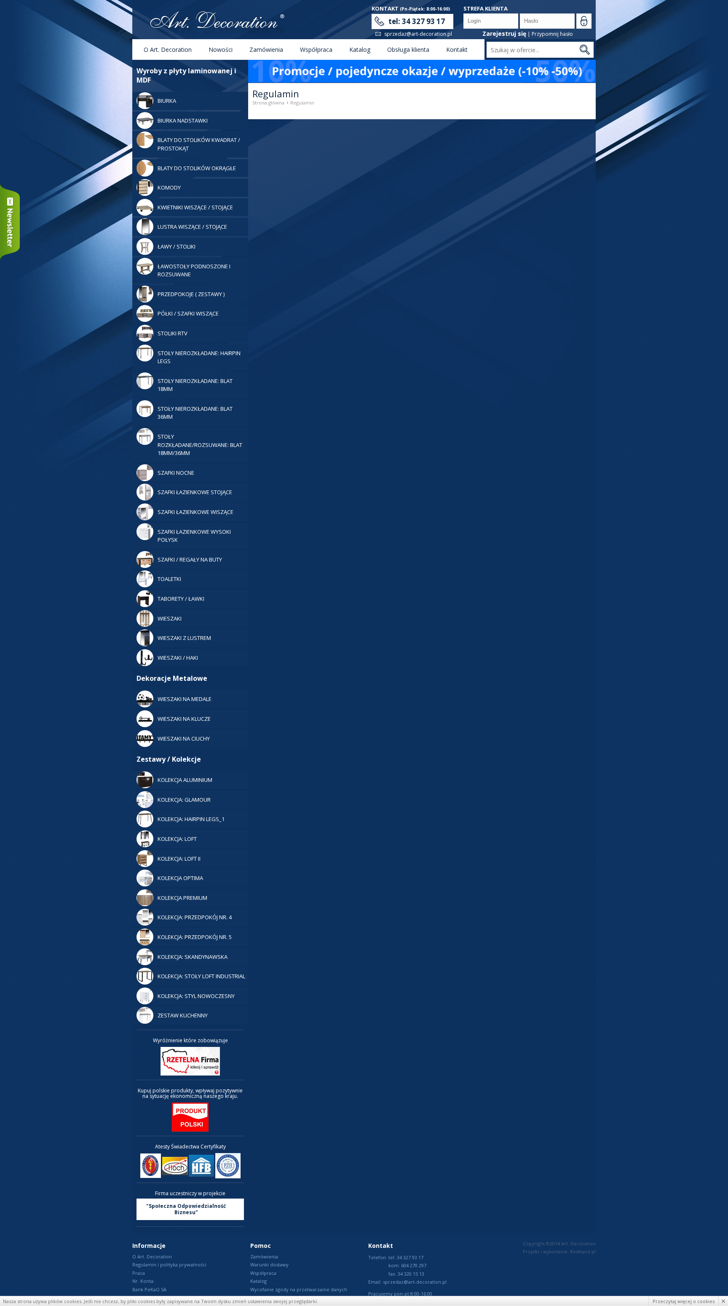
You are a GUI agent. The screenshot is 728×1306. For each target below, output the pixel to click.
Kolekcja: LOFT (177, 839)
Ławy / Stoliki (176, 246)
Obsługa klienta (408, 49)
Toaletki (169, 579)
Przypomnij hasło (552, 33)
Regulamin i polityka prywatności (169, 1264)
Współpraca (316, 49)
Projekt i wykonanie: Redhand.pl (559, 1251)
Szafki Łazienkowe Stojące (195, 492)
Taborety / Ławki (181, 598)
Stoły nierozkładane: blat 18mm (195, 385)
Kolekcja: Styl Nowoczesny (196, 996)
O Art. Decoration (168, 49)
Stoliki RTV (172, 333)
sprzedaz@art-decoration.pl (418, 33)
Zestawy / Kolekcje (168, 759)
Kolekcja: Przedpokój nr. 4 (195, 917)
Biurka (167, 100)
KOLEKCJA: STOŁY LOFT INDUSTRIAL (201, 976)
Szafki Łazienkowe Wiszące (195, 512)
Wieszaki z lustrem (184, 638)
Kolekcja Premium (182, 898)
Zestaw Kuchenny (183, 1015)
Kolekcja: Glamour (184, 799)
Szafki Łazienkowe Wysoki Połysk (194, 536)
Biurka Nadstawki (183, 120)
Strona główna (268, 102)
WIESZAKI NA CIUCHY (184, 738)
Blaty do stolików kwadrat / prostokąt (199, 144)
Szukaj (584, 49)
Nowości (221, 49)
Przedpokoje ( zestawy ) (191, 294)
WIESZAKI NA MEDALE (184, 699)
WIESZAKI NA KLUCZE (184, 719)
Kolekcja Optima (180, 878)
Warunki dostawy (269, 1264)
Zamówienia (266, 49)
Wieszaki (170, 618)
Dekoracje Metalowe (171, 678)
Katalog (359, 49)
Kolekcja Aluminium (185, 780)
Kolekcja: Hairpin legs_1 (191, 819)
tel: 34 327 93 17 (416, 21)
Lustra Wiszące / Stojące (192, 226)
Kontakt (457, 49)
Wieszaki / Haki (178, 657)
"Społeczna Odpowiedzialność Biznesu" (186, 1209)
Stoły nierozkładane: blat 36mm (195, 413)
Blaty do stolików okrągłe (197, 168)
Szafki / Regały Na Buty (190, 559)
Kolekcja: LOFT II (179, 858)
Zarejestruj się (504, 33)
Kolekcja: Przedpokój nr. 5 (195, 937)
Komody (169, 187)
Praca (138, 1273)
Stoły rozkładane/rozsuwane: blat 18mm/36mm (200, 445)
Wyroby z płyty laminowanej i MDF (186, 75)
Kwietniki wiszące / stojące (195, 207)
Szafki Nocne (176, 472)
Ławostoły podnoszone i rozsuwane (194, 270)
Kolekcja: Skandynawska (193, 957)
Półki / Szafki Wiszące (188, 313)
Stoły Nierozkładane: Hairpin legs (199, 357)
